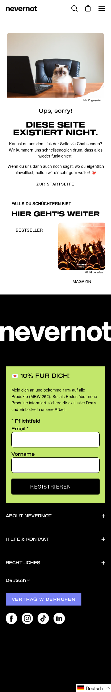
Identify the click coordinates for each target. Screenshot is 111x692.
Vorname (23, 454)
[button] (93, 688)
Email (20, 428)
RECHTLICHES (23, 562)
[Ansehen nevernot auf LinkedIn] (59, 618)
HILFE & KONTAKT (27, 539)
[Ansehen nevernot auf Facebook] (11, 618)
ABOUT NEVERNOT (29, 515)
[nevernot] (21, 9)
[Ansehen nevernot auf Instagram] (27, 618)
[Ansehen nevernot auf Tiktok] (43, 618)
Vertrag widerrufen (43, 599)
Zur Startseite (55, 184)
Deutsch (16, 580)
